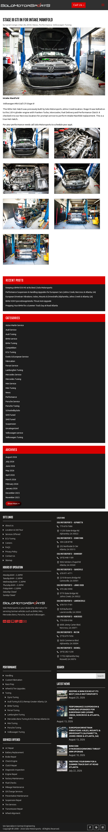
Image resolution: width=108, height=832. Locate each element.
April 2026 (10, 475)
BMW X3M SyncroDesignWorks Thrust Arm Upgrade (28, 301)
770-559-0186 (66, 620)
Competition (11, 348)
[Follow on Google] (96, 827)
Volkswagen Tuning (62, 25)
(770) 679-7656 (66, 636)
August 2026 (11, 457)
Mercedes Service (13, 374)
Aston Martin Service (15, 325)
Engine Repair (11, 774)
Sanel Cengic (11, 25)
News (35, 25)
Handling (9, 675)
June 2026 (10, 466)
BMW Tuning (11, 343)
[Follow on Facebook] (90, 827)
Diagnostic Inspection (14, 770)
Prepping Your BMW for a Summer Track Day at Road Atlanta (32, 305)
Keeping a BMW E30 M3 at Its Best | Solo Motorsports (29, 288)
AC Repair (9, 748)
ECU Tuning (11, 352)
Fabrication (10, 361)
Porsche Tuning (12, 406)
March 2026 (11, 479)
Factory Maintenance (14, 778)
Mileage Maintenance (14, 787)
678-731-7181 (66, 605)
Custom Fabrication (13, 680)
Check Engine (11, 761)
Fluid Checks (10, 783)
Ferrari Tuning (13, 710)
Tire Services (10, 804)
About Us (9, 525)
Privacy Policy (11, 552)
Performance (45, 25)
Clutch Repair (11, 765)
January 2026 (11, 488)
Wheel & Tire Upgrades (15, 688)
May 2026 (10, 470)
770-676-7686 (66, 526)
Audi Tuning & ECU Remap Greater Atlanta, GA (27, 701)
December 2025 (13, 493)
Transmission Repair (14, 809)
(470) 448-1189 (66, 558)
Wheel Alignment (12, 813)
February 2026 (12, 484)
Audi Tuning (11, 334)
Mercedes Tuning (13, 379)
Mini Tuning (11, 388)
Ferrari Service (12, 366)
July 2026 (10, 461)
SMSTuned (10, 415)
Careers (8, 543)
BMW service (11, 339)
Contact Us (10, 556)
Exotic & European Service (17, 357)
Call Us (77, 5)
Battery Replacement (14, 752)
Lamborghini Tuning (14, 370)
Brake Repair (10, 757)
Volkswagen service (14, 433)
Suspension (11, 424)
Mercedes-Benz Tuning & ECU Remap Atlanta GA (28, 719)
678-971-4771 (66, 573)
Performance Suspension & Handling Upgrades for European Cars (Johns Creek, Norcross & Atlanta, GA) (51, 292)
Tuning (8, 693)
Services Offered (12, 534)
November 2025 (13, 497)
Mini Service (11, 383)
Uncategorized (12, 428)
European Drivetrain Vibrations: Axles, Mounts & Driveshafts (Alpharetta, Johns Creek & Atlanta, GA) (49, 296)
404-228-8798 (66, 542)
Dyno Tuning (13, 697)
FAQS (7, 547)
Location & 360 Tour (14, 530)
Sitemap (8, 560)
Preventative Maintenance (16, 796)
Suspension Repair (13, 800)
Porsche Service (13, 401)
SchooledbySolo (13, 410)
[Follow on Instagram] (102, 827)
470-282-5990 (66, 589)
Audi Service (11, 330)
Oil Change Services (14, 791)
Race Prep (9, 684)
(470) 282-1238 (66, 652)
